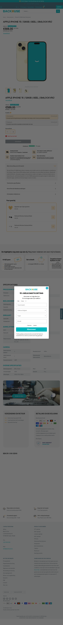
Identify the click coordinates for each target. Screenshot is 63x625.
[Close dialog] (47, 288)
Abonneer (31, 329)
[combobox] (31, 310)
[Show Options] (45, 310)
